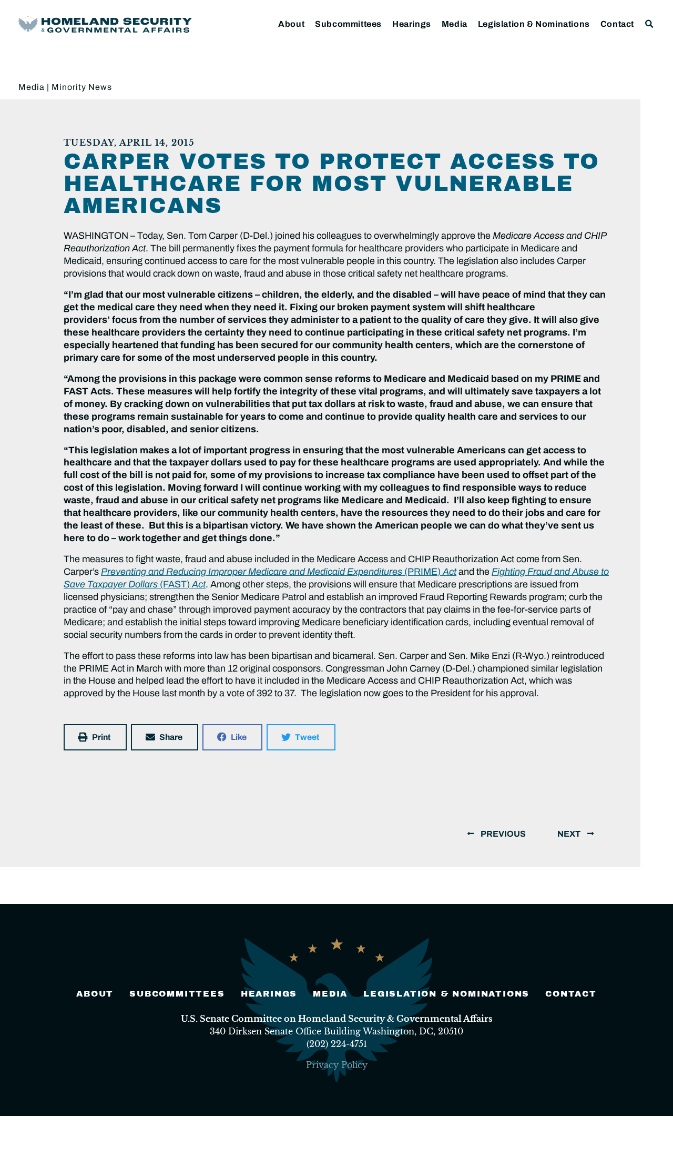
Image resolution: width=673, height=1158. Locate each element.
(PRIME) (278, 571)
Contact (617, 23)
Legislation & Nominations (534, 23)
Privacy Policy (337, 1065)
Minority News (82, 87)
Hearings (411, 23)
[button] (649, 24)
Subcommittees (348, 23)
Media (454, 23)
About (291, 23)
